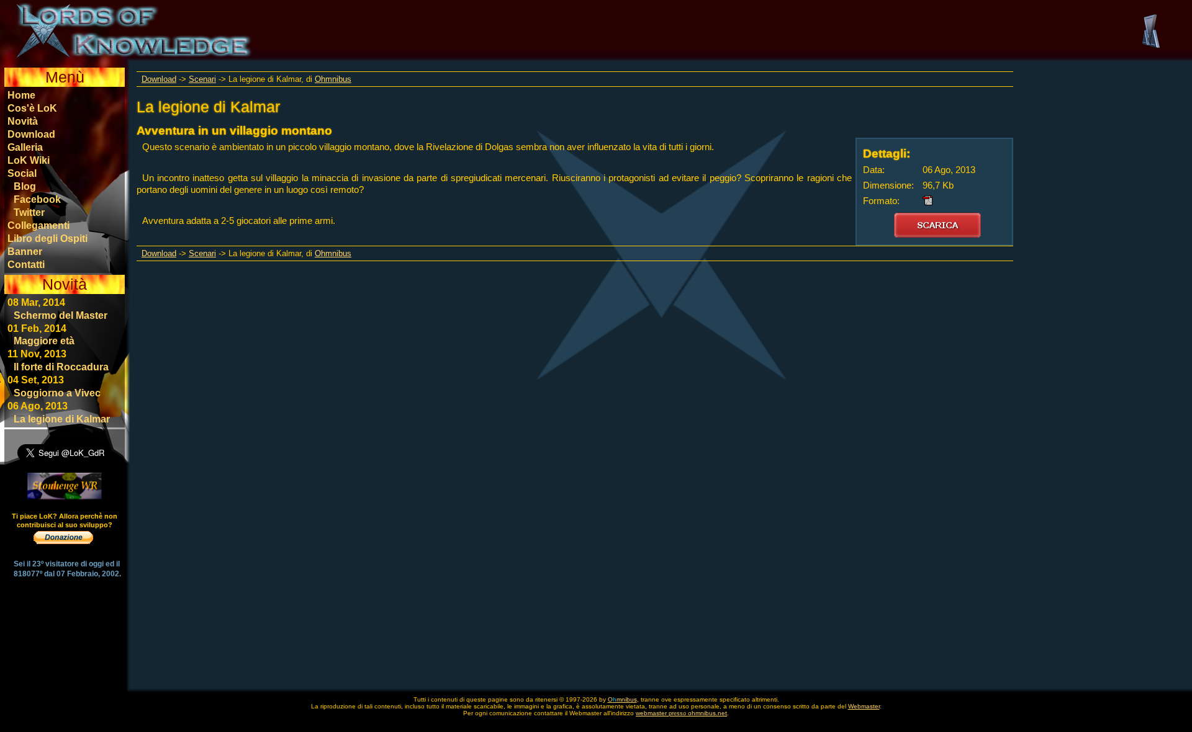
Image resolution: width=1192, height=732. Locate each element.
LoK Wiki (28, 160)
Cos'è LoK (32, 108)
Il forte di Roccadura (61, 366)
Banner (24, 251)
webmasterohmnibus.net (681, 713)
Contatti (26, 264)
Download (31, 134)
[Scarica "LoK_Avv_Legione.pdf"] (937, 225)
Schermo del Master (60, 315)
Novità (22, 121)
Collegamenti (38, 225)
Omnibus (622, 699)
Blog (25, 186)
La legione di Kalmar (62, 418)
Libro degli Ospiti (47, 238)
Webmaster (864, 706)
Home (21, 94)
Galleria (25, 147)
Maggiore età (44, 340)
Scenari (202, 79)
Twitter (29, 212)
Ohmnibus (333, 79)
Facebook (37, 199)
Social (22, 173)
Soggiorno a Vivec (57, 392)
